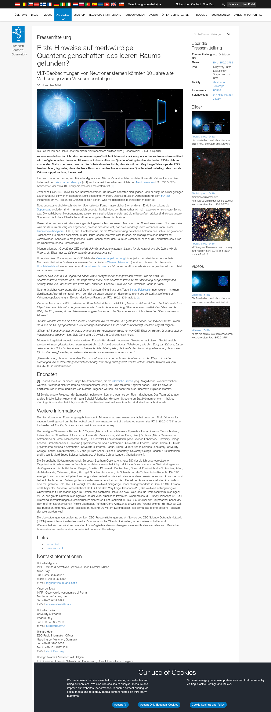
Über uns (21, 14)
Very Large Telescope (68, 182)
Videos (48, 14)
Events (153, 14)
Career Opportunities (248, 14)
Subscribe (182, 4)
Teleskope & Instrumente (105, 14)
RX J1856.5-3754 (223, 62)
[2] (138, 297)
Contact (196, 4)
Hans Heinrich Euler (95, 266)
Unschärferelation (47, 266)
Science (233, 4)
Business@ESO (221, 14)
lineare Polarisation (140, 289)
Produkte (201, 14)
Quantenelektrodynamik (51, 231)
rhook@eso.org (55, 651)
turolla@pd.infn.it (55, 625)
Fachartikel (52, 544)
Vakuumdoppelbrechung (110, 258)
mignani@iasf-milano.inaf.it (61, 582)
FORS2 (165, 195)
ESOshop (79, 14)
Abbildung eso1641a (203, 136)
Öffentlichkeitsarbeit (176, 14)
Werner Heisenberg (118, 262)
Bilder (35, 14)
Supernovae (44, 209)
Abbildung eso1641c (203, 243)
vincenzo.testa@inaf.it (59, 604)
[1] (112, 186)
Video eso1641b (201, 330)
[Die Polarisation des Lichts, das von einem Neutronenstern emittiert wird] (110, 119)
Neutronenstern (145, 182)
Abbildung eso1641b (203, 193)
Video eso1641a (201, 294)
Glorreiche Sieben (122, 381)
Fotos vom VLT (54, 548)
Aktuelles (63, 14)
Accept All (120, 704)
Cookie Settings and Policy (208, 704)
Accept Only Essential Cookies (159, 704)
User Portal (248, 4)
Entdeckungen (135, 14)
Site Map (208, 4)
